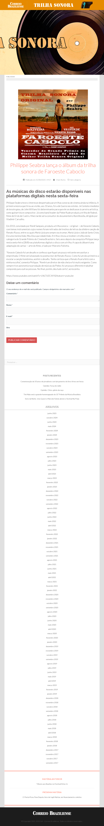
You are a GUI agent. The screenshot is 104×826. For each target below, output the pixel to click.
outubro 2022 (52, 500)
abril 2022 (52, 525)
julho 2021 (52, 564)
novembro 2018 (52, 702)
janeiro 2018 (52, 746)
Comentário (12, 293)
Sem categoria (75, 180)
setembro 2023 (52, 452)
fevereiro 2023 (52, 482)
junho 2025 (52, 413)
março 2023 (52, 478)
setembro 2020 (52, 607)
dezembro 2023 (52, 439)
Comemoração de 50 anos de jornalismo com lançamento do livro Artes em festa (52, 381)
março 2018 (52, 737)
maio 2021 (52, 573)
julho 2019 (52, 668)
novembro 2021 (52, 547)
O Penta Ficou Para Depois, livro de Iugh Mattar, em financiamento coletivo (52, 797)
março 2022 (52, 530)
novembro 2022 (52, 495)
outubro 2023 (52, 448)
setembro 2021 (52, 556)
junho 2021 (52, 569)
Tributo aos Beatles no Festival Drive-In (52, 784)
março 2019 (52, 685)
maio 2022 (52, 521)
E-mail (9, 316)
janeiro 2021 (52, 590)
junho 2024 (52, 422)
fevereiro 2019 (52, 689)
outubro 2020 (52, 603)
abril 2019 (52, 681)
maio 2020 (52, 625)
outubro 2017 (52, 758)
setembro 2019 (52, 659)
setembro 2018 (52, 711)
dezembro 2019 (52, 646)
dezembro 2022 (52, 491)
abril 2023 (52, 474)
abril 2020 (52, 629)
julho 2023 (52, 461)
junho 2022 (52, 517)
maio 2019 (52, 676)
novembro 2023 (52, 443)
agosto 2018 (52, 715)
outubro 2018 (52, 707)
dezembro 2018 (52, 698)
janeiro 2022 (52, 538)
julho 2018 (52, 720)
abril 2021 (52, 577)
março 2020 (52, 633)
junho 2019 (52, 672)
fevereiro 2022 (52, 534)
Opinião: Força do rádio (52, 386)
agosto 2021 (52, 560)
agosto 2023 (52, 456)
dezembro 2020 (52, 594)
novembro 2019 (52, 651)
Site (8, 327)
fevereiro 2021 (52, 586)
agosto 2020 (52, 612)
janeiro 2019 (52, 694)
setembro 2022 (52, 504)
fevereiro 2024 (52, 430)
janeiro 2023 (52, 487)
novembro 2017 (52, 754)
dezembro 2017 (52, 750)
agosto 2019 (52, 664)
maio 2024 (52, 426)
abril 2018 (52, 733)
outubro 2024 (52, 418)
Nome (9, 305)
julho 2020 (52, 616)
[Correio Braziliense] (18, 5)
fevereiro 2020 (52, 638)
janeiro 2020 (52, 642)
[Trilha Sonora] (62, 5)
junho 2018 (52, 724)
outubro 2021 (52, 551)
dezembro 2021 (52, 543)
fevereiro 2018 (52, 741)
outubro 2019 (52, 655)
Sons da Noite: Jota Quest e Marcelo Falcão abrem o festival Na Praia (52, 399)
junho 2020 (52, 620)
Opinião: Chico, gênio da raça (52, 390)
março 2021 (52, 582)
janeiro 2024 (52, 435)
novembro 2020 (52, 599)
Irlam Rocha (60, 180)
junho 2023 (52, 465)
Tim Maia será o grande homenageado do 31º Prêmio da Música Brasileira (52, 394)
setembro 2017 (52, 763)
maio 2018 (52, 728)
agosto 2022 (52, 508)
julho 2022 (52, 512)
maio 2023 (52, 469)
